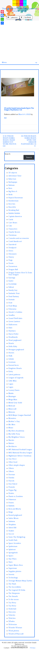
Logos (10, 384)
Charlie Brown (14, 232)
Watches (12, 618)
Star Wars (12, 559)
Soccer (11, 534)
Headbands (13, 337)
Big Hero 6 (12, 191)
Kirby (10, 371)
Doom (10, 263)
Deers (10, 251)
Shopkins (12, 525)
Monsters (12, 418)
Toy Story (12, 603)
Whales (11, 621)
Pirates (11, 493)
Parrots (11, 481)
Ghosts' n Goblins (15, 312)
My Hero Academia (16, 431)
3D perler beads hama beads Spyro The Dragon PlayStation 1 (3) (28, 140)
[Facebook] (2, 15)
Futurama (12, 309)
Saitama (11, 521)
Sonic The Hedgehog (16, 537)
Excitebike (12, 284)
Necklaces (12, 446)
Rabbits (11, 506)
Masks (11, 393)
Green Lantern (14, 321)
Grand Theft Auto (15, 318)
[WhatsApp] (2, 19)
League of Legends (15, 378)
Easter (10, 281)
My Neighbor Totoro (16, 437)
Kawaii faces (13, 365)
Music (10, 428)
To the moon (13, 600)
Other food (12, 462)
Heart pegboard (14, 340)
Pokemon (12, 500)
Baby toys (12, 179)
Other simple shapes (16, 465)
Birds (10, 195)
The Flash (12, 584)
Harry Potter (13, 334)
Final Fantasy (13, 297)
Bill (5, 118)
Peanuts (11, 487)
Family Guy (12, 290)
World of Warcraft (15, 634)
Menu (4, 62)
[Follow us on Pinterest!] (13, 19)
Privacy (32, 648)
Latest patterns (14, 375)
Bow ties (11, 204)
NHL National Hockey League (20, 453)
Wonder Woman (15, 628)
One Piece (12, 459)
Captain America (15, 216)
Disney (11, 257)
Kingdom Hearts (15, 368)
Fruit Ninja (12, 306)
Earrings (11, 278)
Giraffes (11, 315)
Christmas (12, 235)
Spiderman (12, 546)
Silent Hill (12, 528)
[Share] (2, 23)
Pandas (11, 478)
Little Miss (12, 381)
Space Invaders (14, 543)
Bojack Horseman (15, 198)
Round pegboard (15, 515)
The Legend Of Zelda (16, 590)
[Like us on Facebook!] (26, 19)
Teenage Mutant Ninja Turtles (20, 581)
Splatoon (12, 550)
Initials (11, 359)
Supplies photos (14, 571)
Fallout (11, 287)
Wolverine (12, 624)
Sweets (11, 575)
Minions (11, 412)
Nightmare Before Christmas (19, 456)
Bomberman (13, 201)
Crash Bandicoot (15, 241)
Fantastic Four (14, 293)
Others (11, 468)
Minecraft (12, 409)
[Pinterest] (2, 12)
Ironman (12, 362)
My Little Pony (14, 434)
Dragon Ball (13, 270)
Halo (10, 328)
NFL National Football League (20, 450)
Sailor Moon (13, 518)
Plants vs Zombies (15, 496)
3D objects (12, 173)
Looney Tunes (13, 390)
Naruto (11, 440)
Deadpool (12, 248)
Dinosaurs (12, 254)
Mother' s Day (14, 421)
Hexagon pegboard (16, 350)
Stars (10, 562)
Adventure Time (14, 176)
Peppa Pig (12, 490)
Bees (10, 188)
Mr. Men (11, 425)
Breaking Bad (13, 210)
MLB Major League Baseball (19, 415)
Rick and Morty (14, 509)
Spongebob (13, 553)
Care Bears (12, 223)
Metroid (11, 406)
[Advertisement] (19, 40)
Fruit (10, 303)
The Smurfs (13, 596)
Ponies (11, 503)
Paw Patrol (12, 484)
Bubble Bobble (14, 213)
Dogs (10, 260)
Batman (11, 185)
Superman (12, 568)
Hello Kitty (12, 346)
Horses (11, 353)
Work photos (13, 631)
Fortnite (11, 300)
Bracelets (12, 207)
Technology (13, 578)
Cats (10, 226)
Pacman (11, 475)
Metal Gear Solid (15, 403)
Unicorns (12, 612)
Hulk (10, 356)
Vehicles (11, 615)
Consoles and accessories (18, 238)
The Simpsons (14, 593)
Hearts (11, 343)
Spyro (10, 556)
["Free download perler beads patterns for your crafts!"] (19, 3)
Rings (10, 512)
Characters (12, 229)
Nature (11, 443)
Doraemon (12, 266)
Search (7, 154)
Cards (10, 220)
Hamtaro (12, 331)
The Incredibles (14, 587)
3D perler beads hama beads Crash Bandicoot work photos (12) (9, 141)
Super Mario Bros (15, 565)
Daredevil (12, 245)
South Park (12, 540)
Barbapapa (12, 182)
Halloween (12, 325)
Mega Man (12, 400)
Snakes (11, 531)
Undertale (12, 609)
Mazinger (12, 396)
